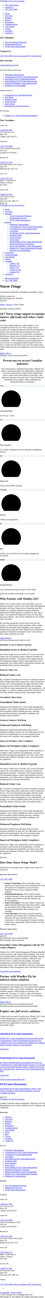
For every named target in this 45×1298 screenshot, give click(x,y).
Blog (7, 1134)
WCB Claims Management (15, 47)
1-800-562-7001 (6, 130)
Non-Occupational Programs (16, 42)
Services (8, 20)
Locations (8, 31)
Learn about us (5, 638)
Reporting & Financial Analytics (17, 106)
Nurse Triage (10, 104)
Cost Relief (9, 97)
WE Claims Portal (11, 5)
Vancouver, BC (15, 270)
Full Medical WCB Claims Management (20, 79)
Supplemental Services (13, 44)
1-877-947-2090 (11, 9)
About (7, 13)
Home (2, 305)
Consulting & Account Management (18, 95)
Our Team (8, 16)
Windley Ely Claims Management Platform (21, 116)
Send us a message (20, 56)
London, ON (14, 272)
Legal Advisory (11, 102)
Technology (9, 22)
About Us (8, 1117)
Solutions (8, 18)
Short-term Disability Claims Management (21, 83)
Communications (11, 24)
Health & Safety (11, 99)
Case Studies (10, 26)
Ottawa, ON (14, 268)
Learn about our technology (10, 971)
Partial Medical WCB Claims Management (21, 81)
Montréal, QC (15, 266)
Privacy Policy (16, 1293)
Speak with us (5, 353)
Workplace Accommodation (15, 86)
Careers (8, 29)
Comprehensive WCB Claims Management (21, 77)
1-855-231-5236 (6, 162)
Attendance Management (14, 75)
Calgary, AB (14, 263)
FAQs (7, 1132)
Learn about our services (9, 65)
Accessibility (5, 1293)
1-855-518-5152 (6, 178)
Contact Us (9, 7)
